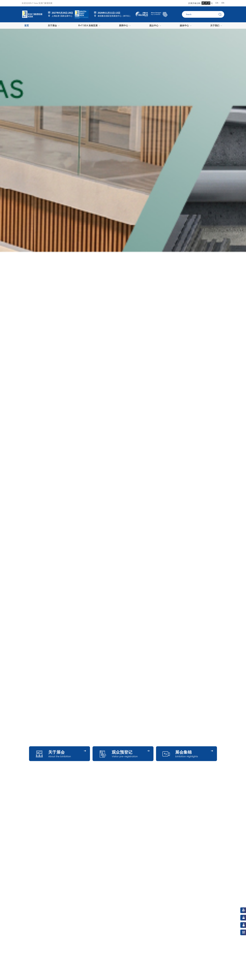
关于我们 (214, 25)
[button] (7, 403)
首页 (26, 25)
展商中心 (123, 25)
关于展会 (52, 25)
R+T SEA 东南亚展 (88, 25)
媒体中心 (184, 25)
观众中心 (153, 25)
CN (216, 3)
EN (223, 3)
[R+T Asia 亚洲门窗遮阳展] (32, 14)
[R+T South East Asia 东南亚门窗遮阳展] (81, 14)
